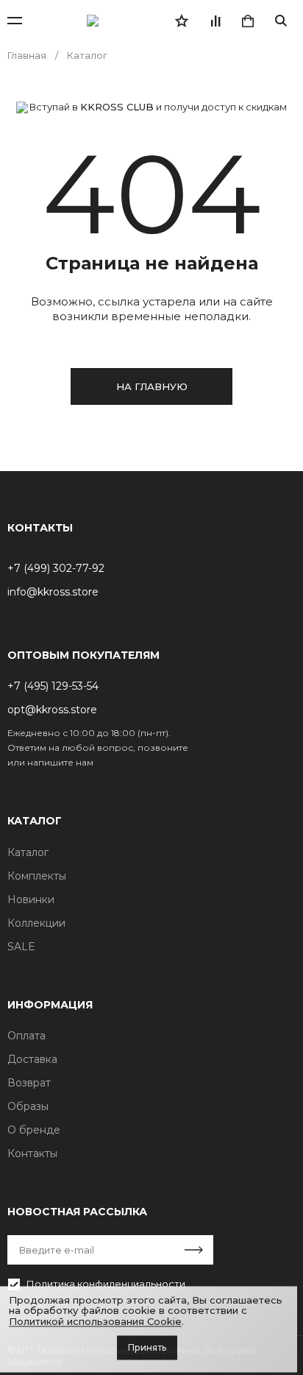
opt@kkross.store (52, 709)
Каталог (28, 852)
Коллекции (36, 923)
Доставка (32, 1059)
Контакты (32, 1153)
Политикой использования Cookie (95, 1321)
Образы (28, 1106)
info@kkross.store (53, 591)
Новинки (30, 899)
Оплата (26, 1035)
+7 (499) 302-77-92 (55, 568)
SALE (21, 946)
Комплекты (36, 876)
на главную (152, 386)
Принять (147, 1347)
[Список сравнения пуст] (214, 20)
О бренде (33, 1130)
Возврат (29, 1082)
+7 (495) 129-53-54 (53, 686)
